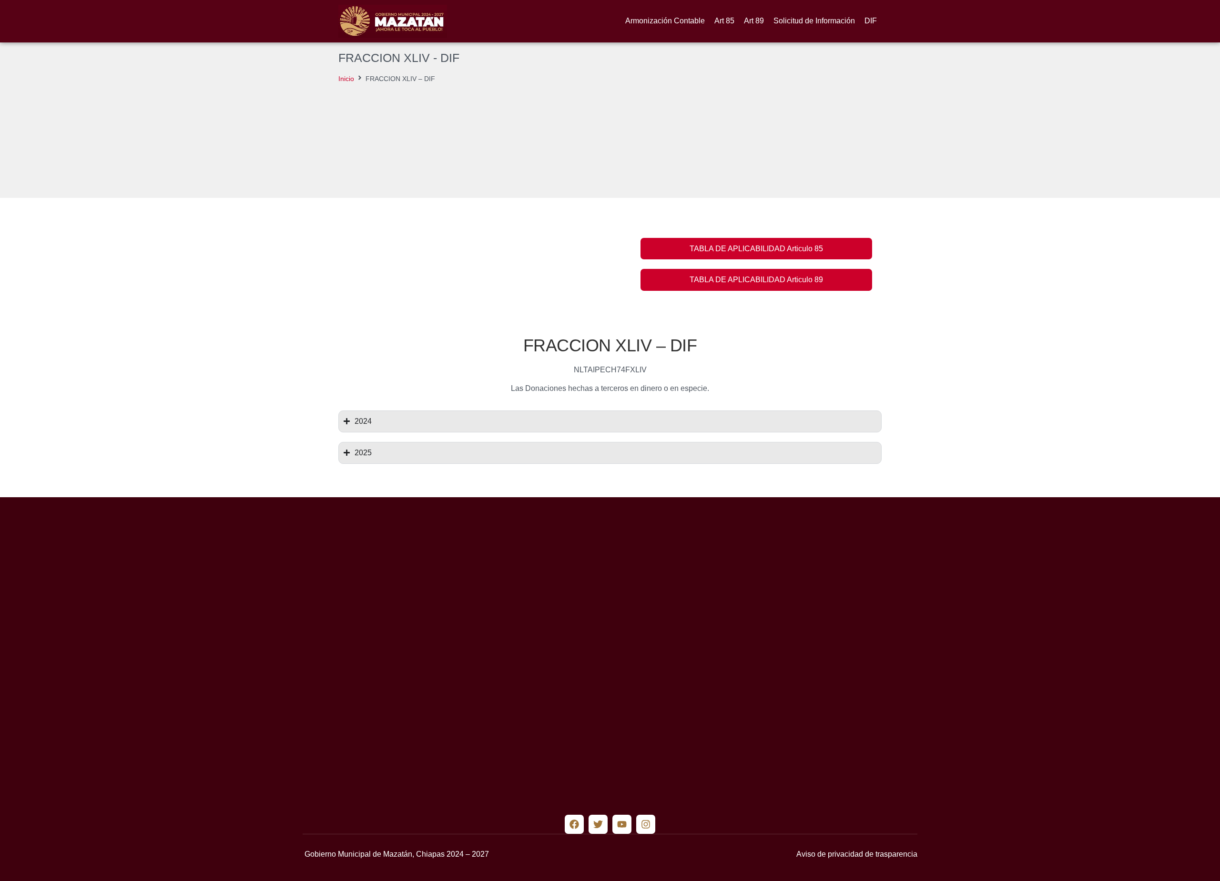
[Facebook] (574, 824)
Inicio (346, 78)
